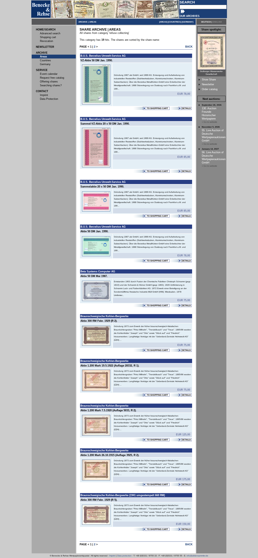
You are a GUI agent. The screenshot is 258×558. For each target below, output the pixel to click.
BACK (188, 46)
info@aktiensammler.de (197, 556)
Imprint (112, 556)
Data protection (124, 556)
